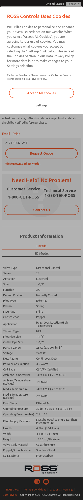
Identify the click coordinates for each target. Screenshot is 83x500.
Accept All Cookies (41, 93)
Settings (42, 105)
